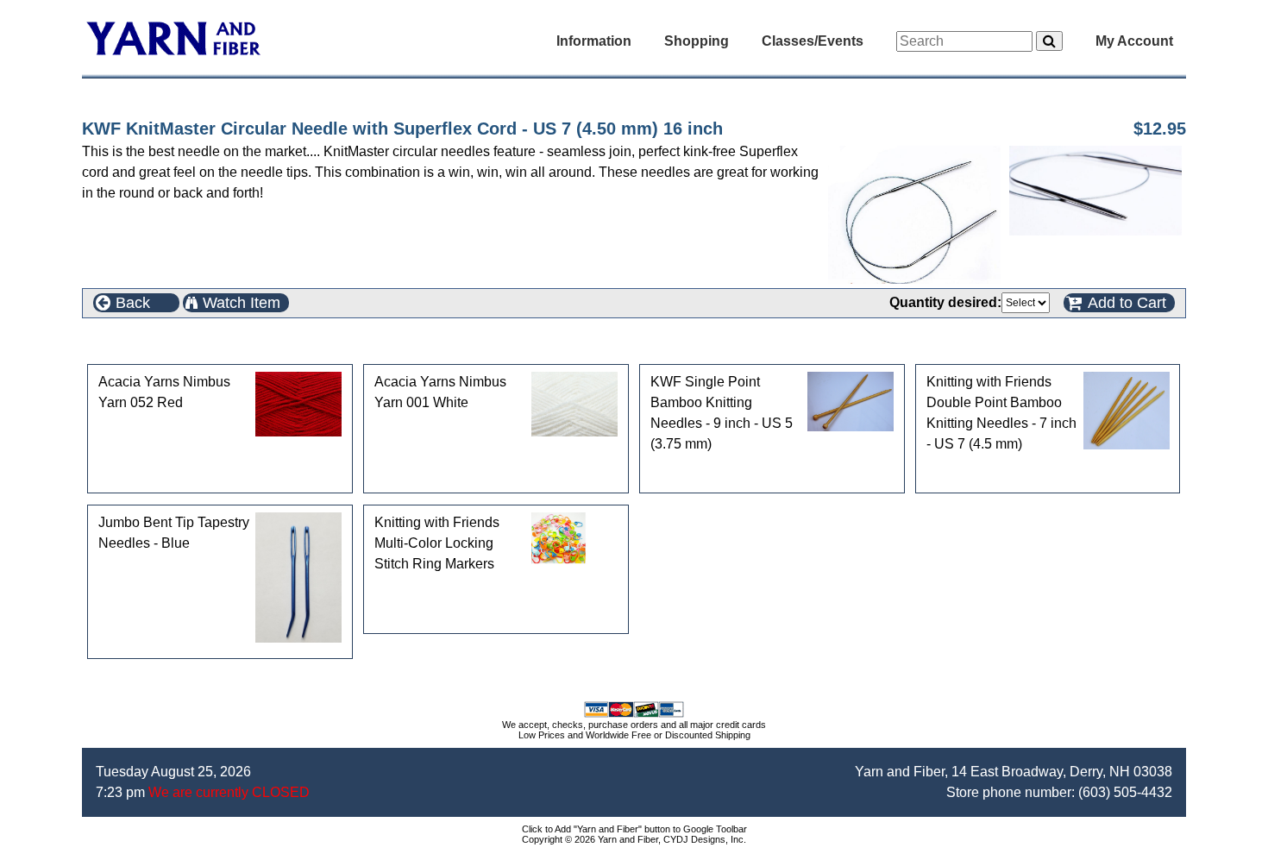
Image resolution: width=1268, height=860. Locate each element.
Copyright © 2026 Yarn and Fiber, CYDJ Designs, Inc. (634, 839)
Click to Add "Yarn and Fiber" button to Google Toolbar (634, 829)
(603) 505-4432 (1125, 792)
